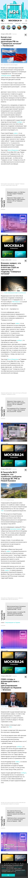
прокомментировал (16, 529)
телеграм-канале (6, 76)
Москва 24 (14, 21)
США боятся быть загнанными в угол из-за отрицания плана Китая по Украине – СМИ (16, 819)
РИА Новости (16, 302)
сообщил (19, 122)
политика (3, 209)
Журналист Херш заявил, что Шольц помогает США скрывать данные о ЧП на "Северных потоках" (16, 200)
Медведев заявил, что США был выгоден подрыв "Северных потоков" (16, 193)
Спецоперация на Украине (12, 622)
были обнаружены (13, 150)
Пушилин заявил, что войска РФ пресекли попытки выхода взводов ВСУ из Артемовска (16, 613)
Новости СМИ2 (4, 234)
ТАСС (2, 511)
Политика (14, 34)
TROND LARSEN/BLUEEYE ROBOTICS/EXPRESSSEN (15, 293)
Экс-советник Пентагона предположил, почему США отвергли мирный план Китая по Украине (16, 813)
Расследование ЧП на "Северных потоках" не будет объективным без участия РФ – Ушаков (16, 410)
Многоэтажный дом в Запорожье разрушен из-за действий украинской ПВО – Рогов (16, 608)
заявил (16, 133)
